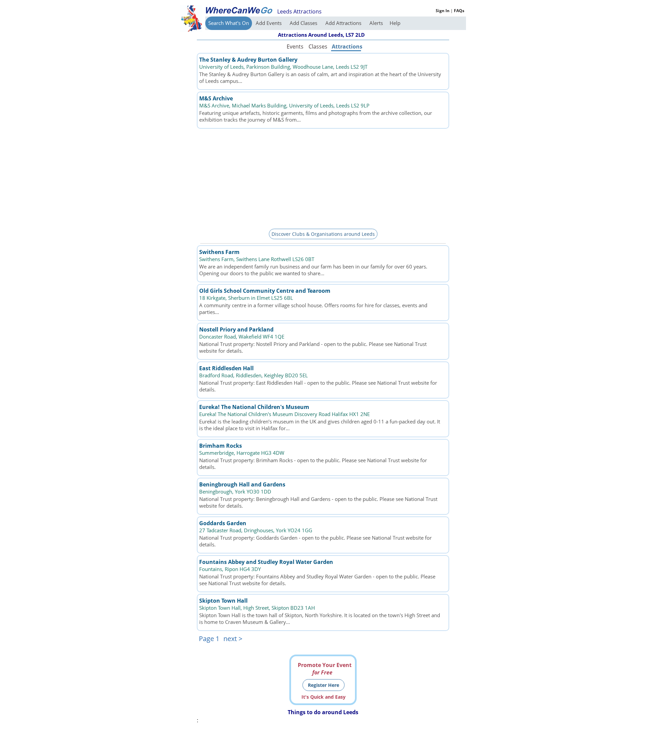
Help (395, 23)
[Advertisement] (323, 177)
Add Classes (304, 23)
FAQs (459, 10)
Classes (318, 46)
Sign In (443, 10)
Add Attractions (344, 23)
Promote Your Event (325, 668)
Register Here (323, 685)
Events (295, 46)
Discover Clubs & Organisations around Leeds (323, 234)
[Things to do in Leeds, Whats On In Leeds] (239, 10)
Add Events (269, 23)
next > (232, 638)
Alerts (376, 23)
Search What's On (228, 23)
